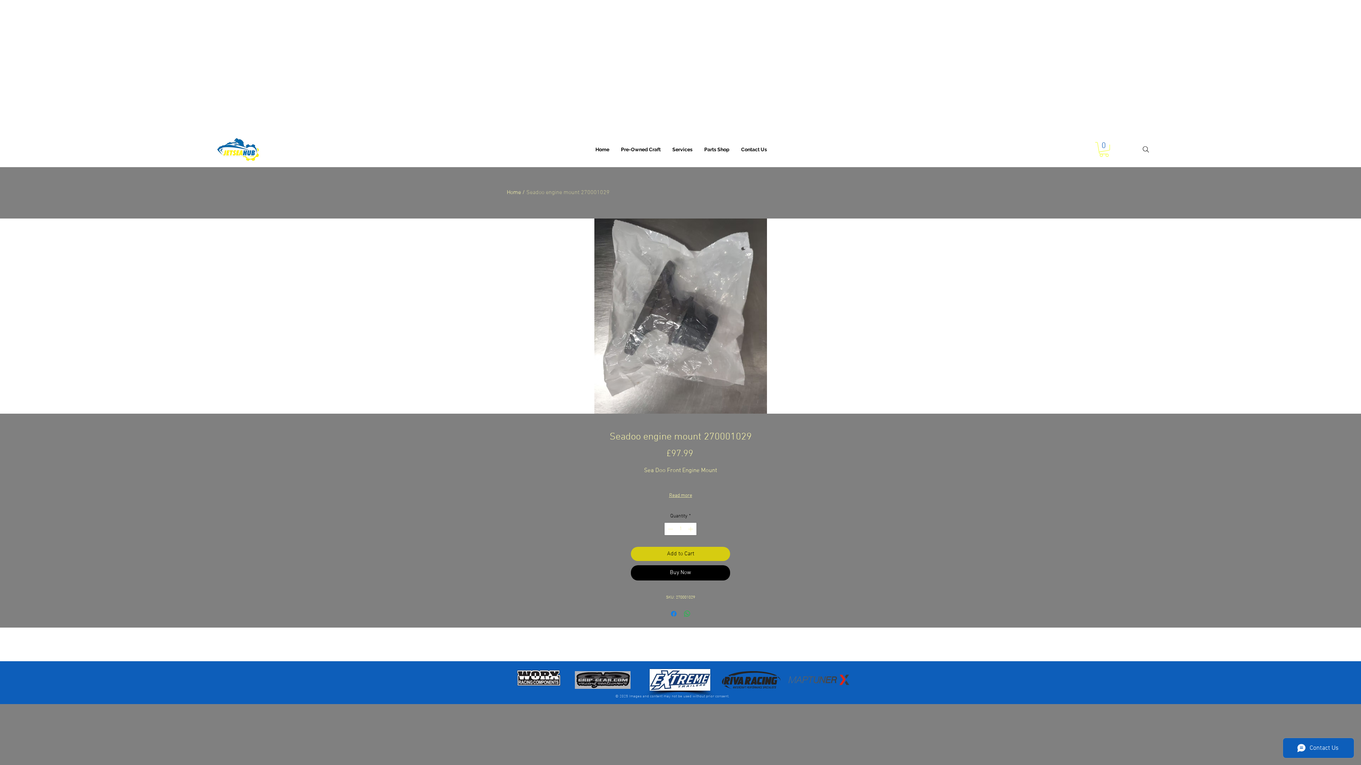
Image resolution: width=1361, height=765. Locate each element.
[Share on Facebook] (674, 614)
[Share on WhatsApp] (687, 614)
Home (514, 192)
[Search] (1145, 149)
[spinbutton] (680, 529)
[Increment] (691, 529)
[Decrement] (669, 529)
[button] (682, 149)
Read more (680, 496)
